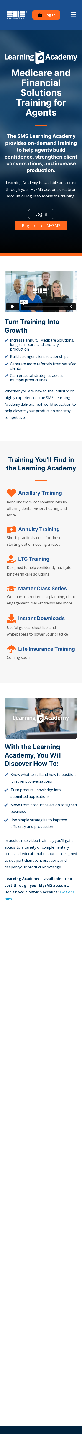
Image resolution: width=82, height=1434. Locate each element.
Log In (50, 14)
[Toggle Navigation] (73, 15)
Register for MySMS (41, 225)
